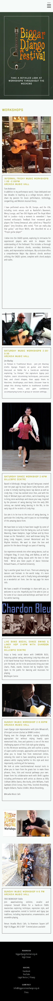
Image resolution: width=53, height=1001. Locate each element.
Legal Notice (23, 977)
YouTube (26, 974)
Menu (49, 4)
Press (26, 992)
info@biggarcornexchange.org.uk (26, 988)
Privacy (32, 977)
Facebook (26, 971)
